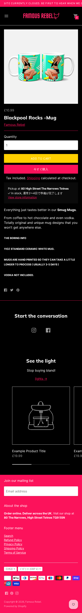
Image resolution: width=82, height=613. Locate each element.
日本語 (9, 568)
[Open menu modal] (6, 16)
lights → (41, 378)
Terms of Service (15, 552)
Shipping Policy (14, 548)
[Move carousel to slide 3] (60, 464)
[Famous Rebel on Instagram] (17, 593)
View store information (22, 197)
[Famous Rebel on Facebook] (6, 593)
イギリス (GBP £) (29, 568)
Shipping (33, 178)
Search (8, 535)
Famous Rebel (14, 125)
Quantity (10, 136)
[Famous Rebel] (41, 16)
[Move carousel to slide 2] (41, 464)
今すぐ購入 (41, 169)
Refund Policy (13, 540)
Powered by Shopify (15, 606)
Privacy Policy (13, 544)
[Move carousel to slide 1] (21, 464)
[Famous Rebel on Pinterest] (11, 593)
